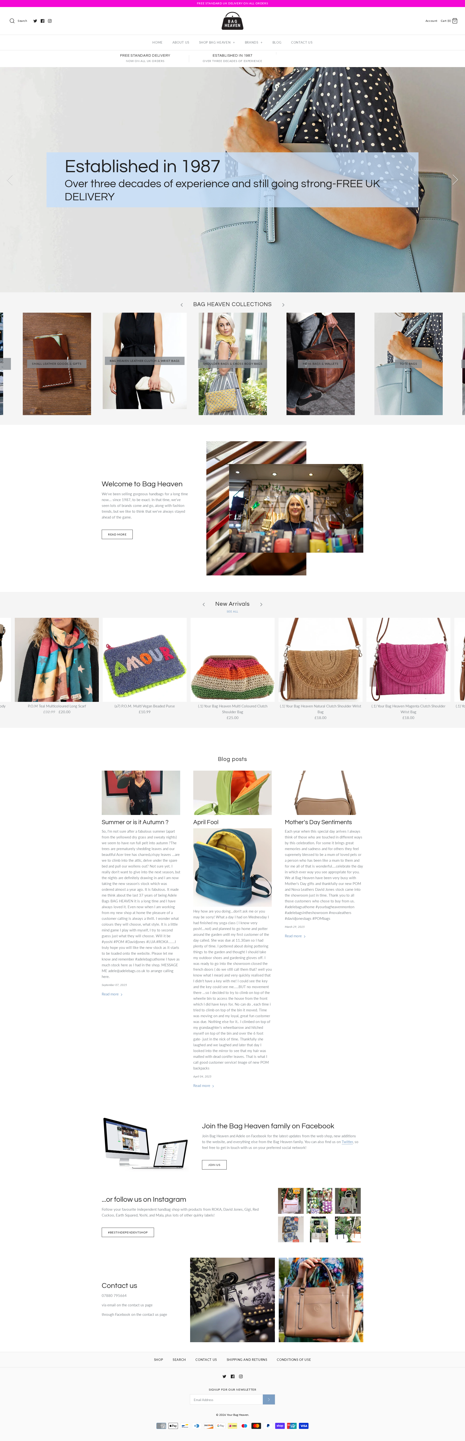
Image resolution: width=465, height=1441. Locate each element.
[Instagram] (50, 21)
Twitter (347, 1141)
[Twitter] (35, 21)
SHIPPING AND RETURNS (247, 1360)
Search (22, 21)
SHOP (158, 1360)
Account (431, 21)
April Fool (205, 822)
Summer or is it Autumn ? (135, 822)
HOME (157, 42)
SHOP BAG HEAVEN (217, 42)
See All (232, 611)
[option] (232, 179)
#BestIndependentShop (128, 1232)
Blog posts (232, 759)
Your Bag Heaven (237, 1415)
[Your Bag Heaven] (232, 15)
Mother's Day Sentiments (318, 822)
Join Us (214, 1165)
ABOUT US (180, 42)
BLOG (277, 42)
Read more (117, 534)
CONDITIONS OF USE (294, 1360)
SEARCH (179, 1360)
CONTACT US (302, 42)
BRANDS (254, 42)
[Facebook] (42, 21)
